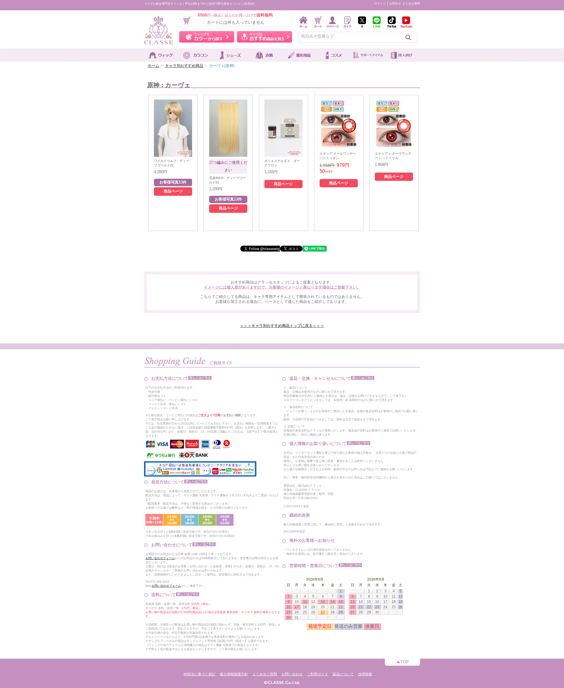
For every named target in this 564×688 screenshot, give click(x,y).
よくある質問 (411, 3)
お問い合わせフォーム (160, 558)
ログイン (380, 3)
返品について (343, 674)
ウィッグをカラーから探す (206, 37)
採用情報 (365, 674)
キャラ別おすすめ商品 (184, 65)
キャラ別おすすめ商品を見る (264, 37)
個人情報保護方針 (234, 674)
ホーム (153, 65)
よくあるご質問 (264, 674)
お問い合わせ (292, 674)
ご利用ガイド (317, 674)
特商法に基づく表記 (199, 674)
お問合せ (395, 3)
